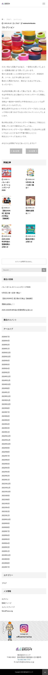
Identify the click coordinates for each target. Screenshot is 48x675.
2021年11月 (6, 488)
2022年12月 (6, 436)
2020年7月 (6, 531)
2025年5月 (6, 364)
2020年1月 (6, 551)
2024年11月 (6, 380)
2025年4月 (6, 368)
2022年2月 (6, 476)
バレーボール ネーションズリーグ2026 (16, 287)
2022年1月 (6, 480)
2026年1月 (6, 349)
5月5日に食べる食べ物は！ (30, 184)
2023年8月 (6, 408)
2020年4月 (6, 543)
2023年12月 (6, 396)
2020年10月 (6, 519)
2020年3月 (6, 547)
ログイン (5, 599)
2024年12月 (6, 376)
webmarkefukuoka (29, 23)
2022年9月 (6, 448)
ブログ (17, 23)
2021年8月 (6, 499)
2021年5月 (6, 503)
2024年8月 (6, 388)
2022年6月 (6, 460)
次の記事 (32, 151)
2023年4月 (6, 424)
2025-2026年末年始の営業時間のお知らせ (17, 310)
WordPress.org (7, 611)
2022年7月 (6, 456)
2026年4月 (6, 341)
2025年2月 (6, 372)
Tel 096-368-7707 (24, 660)
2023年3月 (6, 428)
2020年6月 (6, 535)
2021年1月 (6, 515)
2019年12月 (6, 555)
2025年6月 (6, 360)
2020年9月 (6, 523)
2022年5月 (6, 464)
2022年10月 (6, 444)
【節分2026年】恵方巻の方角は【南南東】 (17, 298)
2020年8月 (6, 527)
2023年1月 (6, 432)
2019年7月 (6, 567)
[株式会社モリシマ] (6, 3)
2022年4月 (6, 468)
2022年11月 (6, 440)
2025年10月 (6, 356)
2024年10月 (6, 384)
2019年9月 (6, 559)
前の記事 (16, 151)
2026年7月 (6, 337)
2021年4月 (6, 507)
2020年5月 (6, 539)
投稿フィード (7, 603)
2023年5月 (6, 420)
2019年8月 (6, 563)
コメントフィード (8, 607)
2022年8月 (6, 452)
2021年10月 (6, 492)
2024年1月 (6, 392)
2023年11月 (6, 400)
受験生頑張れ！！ (8, 304)
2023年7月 (6, 412)
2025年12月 (6, 353)
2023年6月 (6, 416)
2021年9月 (6, 495)
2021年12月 (6, 484)
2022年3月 (6, 472)
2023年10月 (6, 404)
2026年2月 (6, 345)
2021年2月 (6, 511)
